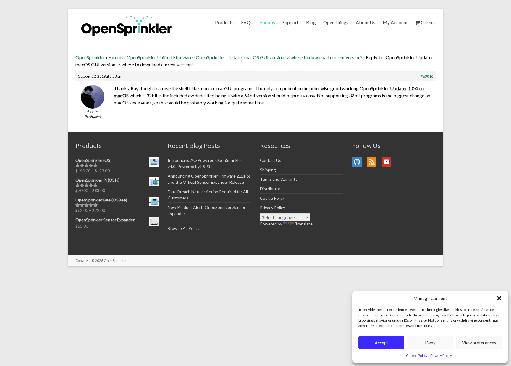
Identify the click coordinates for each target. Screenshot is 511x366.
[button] (499, 298)
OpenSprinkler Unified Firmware (160, 57)
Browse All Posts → (186, 228)
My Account (395, 22)
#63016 (427, 76)
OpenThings (335, 22)
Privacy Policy (441, 355)
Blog (311, 22)
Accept (381, 342)
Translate (304, 223)
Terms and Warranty (278, 179)
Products (224, 22)
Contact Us (270, 160)
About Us (365, 22)
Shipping (268, 169)
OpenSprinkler (90, 57)
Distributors (271, 188)
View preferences (479, 342)
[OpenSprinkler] (126, 25)
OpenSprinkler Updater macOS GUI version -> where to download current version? (279, 57)
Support (290, 22)
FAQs (247, 22)
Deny (430, 342)
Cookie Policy (416, 355)
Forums (267, 22)
